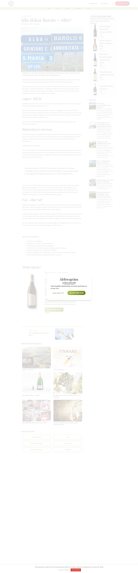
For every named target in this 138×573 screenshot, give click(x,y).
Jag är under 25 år (58, 293)
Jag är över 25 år (76, 293)
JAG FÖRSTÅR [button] (76, 570)
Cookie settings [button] (63, 570)
